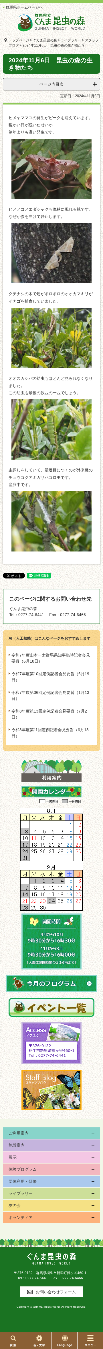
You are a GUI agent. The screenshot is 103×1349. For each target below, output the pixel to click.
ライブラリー (71, 40)
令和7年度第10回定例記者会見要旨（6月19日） (50, 676)
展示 (13, 1157)
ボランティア (21, 1217)
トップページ (19, 40)
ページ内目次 (51, 84)
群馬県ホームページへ (24, 7)
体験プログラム (23, 1169)
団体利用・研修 (23, 1181)
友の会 (15, 1205)
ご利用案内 (19, 1133)
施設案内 (17, 1145)
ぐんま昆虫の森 (45, 40)
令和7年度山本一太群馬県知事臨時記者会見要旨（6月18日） (50, 658)
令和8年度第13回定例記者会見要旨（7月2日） (49, 714)
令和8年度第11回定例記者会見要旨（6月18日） (50, 732)
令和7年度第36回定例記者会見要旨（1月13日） (50, 695)
